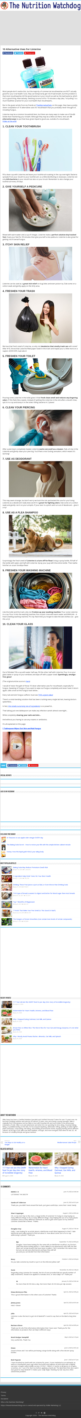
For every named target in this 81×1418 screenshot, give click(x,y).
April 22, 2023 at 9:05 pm (71, 1292)
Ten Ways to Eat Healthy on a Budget (15, 1142)
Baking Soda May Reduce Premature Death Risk (30, 867)
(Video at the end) (9, 121)
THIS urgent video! (45, 695)
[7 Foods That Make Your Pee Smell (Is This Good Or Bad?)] (6, 913)
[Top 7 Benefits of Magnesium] (6, 904)
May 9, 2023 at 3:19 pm (71, 1337)
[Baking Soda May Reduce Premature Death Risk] (6, 870)
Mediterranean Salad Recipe (66, 1141)
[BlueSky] (42, 1413)
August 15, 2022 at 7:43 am (70, 1229)
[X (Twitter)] (39, 1413)
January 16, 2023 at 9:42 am (70, 1281)
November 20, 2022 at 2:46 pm (69, 1270)
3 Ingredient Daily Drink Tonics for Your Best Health (32, 876)
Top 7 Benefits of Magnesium (24, 902)
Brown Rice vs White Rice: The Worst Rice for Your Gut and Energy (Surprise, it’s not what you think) (45, 1029)
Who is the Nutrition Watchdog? (12, 1402)
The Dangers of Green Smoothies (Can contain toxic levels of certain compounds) (42, 919)
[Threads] (44, 1413)
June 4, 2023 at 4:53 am (71, 1348)
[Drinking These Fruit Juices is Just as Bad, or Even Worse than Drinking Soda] (6, 887)
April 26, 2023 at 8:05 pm (71, 1325)
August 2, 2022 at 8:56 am (70, 1213)
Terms (3, 1395)
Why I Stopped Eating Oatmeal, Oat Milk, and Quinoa (32, 1019)
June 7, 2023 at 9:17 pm (71, 1360)
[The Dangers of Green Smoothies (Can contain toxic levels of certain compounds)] (6, 921)
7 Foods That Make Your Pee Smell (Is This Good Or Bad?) (34, 910)
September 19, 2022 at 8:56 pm (68, 1242)
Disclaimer (4, 1399)
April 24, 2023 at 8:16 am (71, 1303)
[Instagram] (36, 1413)
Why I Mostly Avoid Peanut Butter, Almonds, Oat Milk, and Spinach (37, 1036)
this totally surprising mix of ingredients (24, 706)
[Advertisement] (40, 28)
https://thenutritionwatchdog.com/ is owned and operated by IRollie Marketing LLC (31, 1405)
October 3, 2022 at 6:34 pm (70, 1259)
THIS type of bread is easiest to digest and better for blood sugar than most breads (44, 893)
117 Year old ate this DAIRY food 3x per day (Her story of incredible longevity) (41, 1002)
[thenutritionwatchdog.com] (40, 5)
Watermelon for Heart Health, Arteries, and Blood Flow (33, 1010)
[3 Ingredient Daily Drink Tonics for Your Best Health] (6, 878)
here (28, 681)
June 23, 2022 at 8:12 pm (71, 1202)
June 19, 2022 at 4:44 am (71, 1192)
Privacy (3, 1392)
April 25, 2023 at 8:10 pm (71, 1313)
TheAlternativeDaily (44, 105)
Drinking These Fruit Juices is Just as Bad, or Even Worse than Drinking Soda (40, 885)
